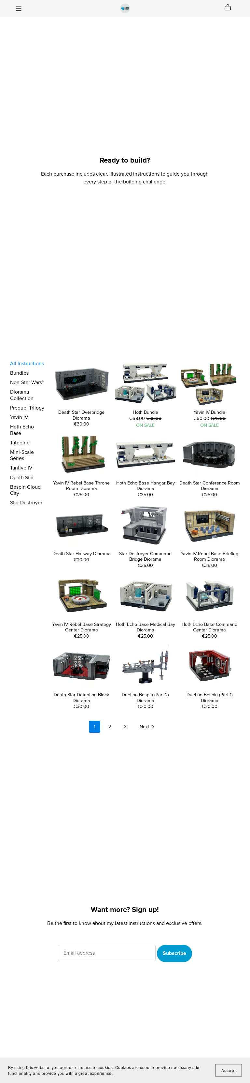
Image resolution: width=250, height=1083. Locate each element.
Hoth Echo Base (22, 430)
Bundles (19, 373)
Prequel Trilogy (27, 408)
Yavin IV (19, 417)
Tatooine (20, 443)
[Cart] (230, 7)
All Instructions (27, 363)
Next (145, 726)
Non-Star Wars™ (27, 382)
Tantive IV (21, 468)
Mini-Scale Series (22, 455)
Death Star (22, 477)
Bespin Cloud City (25, 490)
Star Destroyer (26, 502)
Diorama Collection (22, 395)
